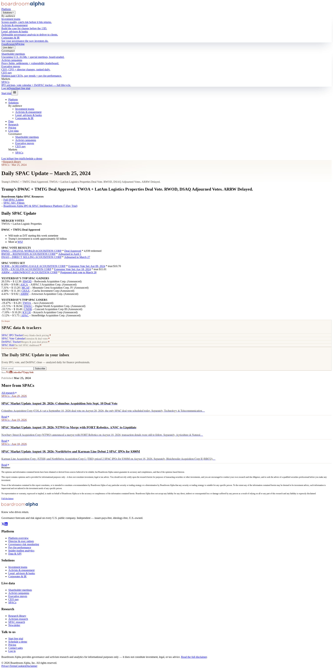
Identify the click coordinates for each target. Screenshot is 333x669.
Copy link (28, 372)
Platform (6, 9)
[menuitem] (166, 21)
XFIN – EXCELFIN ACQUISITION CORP (26, 269)
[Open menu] (14, 92)
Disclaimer (31, 665)
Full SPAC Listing (13, 199)
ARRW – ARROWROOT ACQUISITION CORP (29, 272)
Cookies (20, 665)
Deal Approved (72, 250)
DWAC (28, 306)
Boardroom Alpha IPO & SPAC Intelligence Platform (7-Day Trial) (40, 205)
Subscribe (40, 368)
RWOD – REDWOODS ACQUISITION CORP (28, 254)
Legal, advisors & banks (28, 115)
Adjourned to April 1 (69, 254)
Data (4, 44)
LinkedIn (16, 372)
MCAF (26, 287)
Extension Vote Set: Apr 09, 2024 (86, 266)
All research (8, 392)
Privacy (5, 665)
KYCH (27, 312)
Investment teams (24, 108)
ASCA (24, 284)
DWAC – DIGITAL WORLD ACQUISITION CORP (31, 250)
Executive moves (24, 143)
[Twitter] (3, 524)
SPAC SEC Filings (13, 202)
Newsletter (14, 625)
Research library (12, 161)
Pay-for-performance (19, 547)
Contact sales (15, 647)
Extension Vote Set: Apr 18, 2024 (72, 269)
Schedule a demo (32, 158)
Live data (7, 47)
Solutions (7, 12)
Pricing (20, 44)
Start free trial (22, 88)
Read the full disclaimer (194, 656)
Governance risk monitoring (23, 544)
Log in (5, 88)
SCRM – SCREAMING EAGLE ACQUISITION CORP (33, 266)
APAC (25, 315)
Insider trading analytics (21, 550)
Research (12, 44)
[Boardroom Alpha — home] (22, 6)
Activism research (18, 618)
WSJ (20, 241)
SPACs (19, 152)
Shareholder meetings (27, 137)
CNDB (28, 309)
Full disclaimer (7, 499)
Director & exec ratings (21, 541)
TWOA (27, 302)
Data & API (14, 553)
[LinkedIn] (6, 524)
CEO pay (20, 146)
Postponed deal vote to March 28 (78, 272)
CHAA (26, 290)
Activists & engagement (28, 112)
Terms (13, 665)
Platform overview (18, 538)
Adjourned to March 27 (77, 257)
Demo (12, 88)
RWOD (27, 281)
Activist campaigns (25, 140)
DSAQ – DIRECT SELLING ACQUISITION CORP (31, 257)
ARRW (24, 293)
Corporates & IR (24, 118)
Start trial (6, 93)
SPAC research (16, 622)
